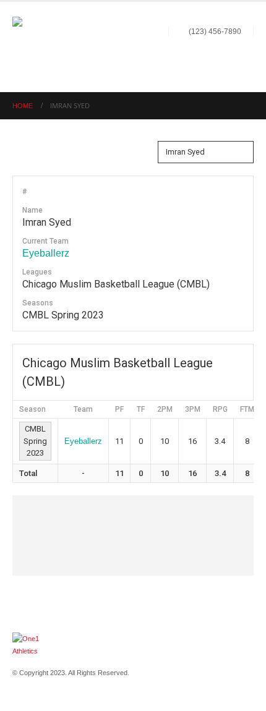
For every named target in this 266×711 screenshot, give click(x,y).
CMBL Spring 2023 (35, 441)
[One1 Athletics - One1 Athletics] (40, 44)
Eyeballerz (45, 253)
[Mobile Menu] (242, 59)
